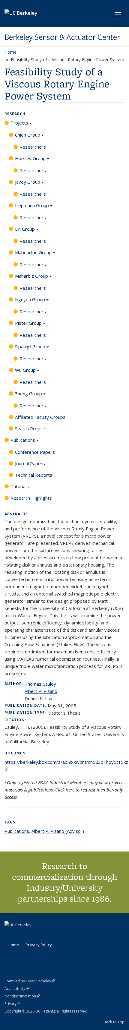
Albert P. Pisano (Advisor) (58, 831)
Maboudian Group (33, 252)
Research (15, 113)
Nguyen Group (30, 299)
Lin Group (25, 229)
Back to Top (114, 1022)
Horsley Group (30, 158)
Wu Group (25, 370)
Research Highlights (31, 498)
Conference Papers (35, 452)
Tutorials (19, 486)
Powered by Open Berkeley (29, 981)
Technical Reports (33, 475)
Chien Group (27, 135)
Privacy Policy (39, 944)
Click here (64, 790)
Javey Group (27, 182)
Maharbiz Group (31, 276)
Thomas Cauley (40, 684)
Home (10, 52)
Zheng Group (28, 393)
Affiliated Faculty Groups (40, 417)
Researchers (33, 147)
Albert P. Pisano (41, 691)
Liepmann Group (32, 205)
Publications (22, 440)
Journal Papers (30, 463)
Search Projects (31, 428)
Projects (19, 123)
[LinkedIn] (21, 935)
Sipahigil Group (30, 346)
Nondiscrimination (22, 996)
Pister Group (28, 323)
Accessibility (16, 988)
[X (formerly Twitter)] (10, 935)
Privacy (12, 1003)
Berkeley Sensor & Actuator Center (62, 37)
